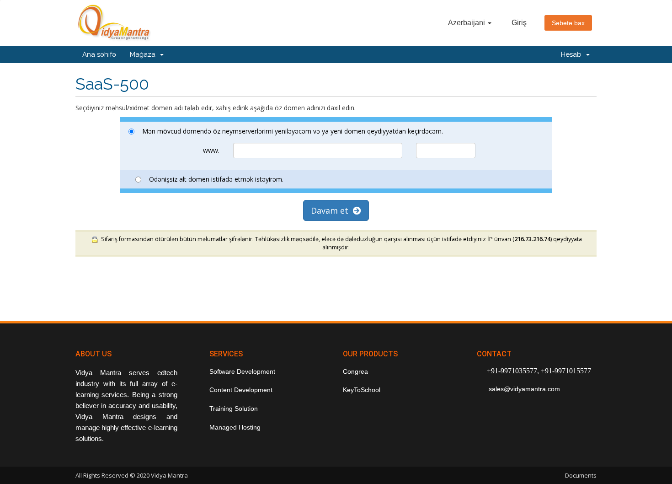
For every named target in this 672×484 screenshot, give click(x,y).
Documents (581, 475)
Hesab (573, 54)
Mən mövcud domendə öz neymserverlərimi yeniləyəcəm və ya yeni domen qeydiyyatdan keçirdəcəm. (292, 131)
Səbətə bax (568, 23)
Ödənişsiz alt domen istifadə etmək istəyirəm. (216, 179)
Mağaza (144, 54)
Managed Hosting (235, 427)
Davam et (332, 210)
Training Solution (233, 408)
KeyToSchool (361, 389)
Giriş (519, 23)
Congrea (355, 371)
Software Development (242, 371)
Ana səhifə (99, 54)
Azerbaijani (467, 23)
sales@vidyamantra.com (523, 389)
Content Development (240, 389)
